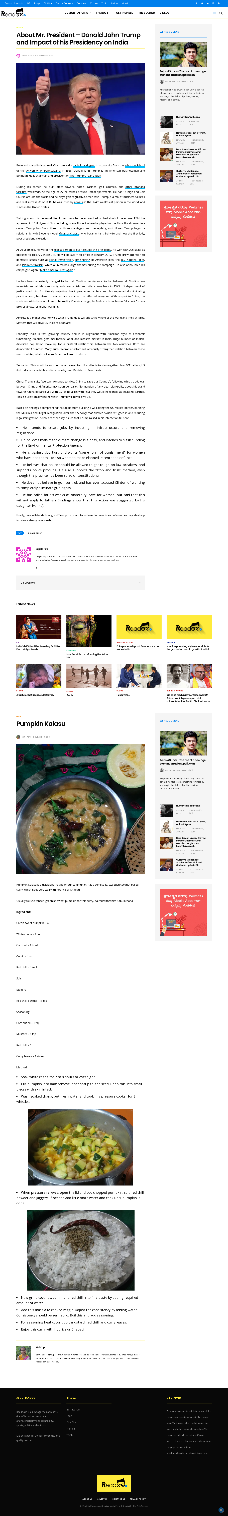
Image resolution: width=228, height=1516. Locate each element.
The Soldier (146, 13)
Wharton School (135, 165)
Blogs (37, 3)
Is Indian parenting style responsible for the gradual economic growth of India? (188, 648)
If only (69, 695)
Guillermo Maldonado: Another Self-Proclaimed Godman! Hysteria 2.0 (189, 173)
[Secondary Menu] (213, 13)
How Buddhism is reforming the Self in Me (87, 656)
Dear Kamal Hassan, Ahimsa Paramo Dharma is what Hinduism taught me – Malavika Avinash (190, 153)
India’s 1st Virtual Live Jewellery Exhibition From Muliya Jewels (38, 648)
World (125, 3)
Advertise (102, 1499)
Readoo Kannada (14, 3)
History (114, 3)
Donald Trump (35, 533)
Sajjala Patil (28, 55)
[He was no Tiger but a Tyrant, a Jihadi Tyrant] (166, 138)
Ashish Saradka (172, 81)
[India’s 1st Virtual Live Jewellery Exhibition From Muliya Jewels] (38, 627)
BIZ (28, 3)
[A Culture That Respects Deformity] (38, 676)
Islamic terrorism (33, 265)
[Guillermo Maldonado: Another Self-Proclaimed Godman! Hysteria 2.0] (166, 176)
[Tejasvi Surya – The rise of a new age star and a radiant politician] (183, 54)
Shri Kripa (26, 737)
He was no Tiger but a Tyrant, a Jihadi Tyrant (190, 134)
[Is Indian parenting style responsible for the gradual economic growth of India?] (189, 627)
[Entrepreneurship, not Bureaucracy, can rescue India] (139, 627)
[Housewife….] (139, 676)
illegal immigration (61, 260)
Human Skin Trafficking (188, 117)
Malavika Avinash (180, 141)
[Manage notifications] (221, 1510)
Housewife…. (123, 695)
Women (94, 3)
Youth (104, 3)
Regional (71, 650)
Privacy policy (138, 1499)
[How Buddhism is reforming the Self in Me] (88, 631)
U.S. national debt (132, 260)
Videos (164, 13)
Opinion (171, 642)
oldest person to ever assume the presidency (82, 250)
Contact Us (118, 1499)
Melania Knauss (69, 233)
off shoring (82, 260)
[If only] (88, 676)
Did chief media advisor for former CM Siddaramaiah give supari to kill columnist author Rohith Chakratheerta (188, 698)
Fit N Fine (48, 3)
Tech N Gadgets (64, 3)
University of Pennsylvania (43, 170)
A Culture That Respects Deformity (35, 695)
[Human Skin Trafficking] (166, 122)
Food (19, 716)
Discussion (28, 582)
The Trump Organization (85, 175)
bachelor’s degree (84, 165)
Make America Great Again (56, 270)
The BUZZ (102, 13)
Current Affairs (76, 13)
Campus (81, 3)
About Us (87, 1499)
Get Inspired (124, 13)
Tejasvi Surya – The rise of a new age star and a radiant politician (183, 73)
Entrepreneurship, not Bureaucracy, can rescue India (138, 648)
